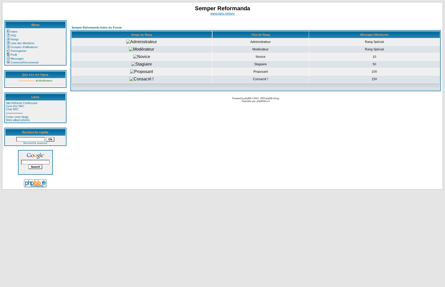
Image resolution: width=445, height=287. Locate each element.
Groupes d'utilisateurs (24, 47)
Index (14, 31)
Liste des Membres (23, 43)
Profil (14, 54)
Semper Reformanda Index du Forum (97, 27)
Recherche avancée (35, 143)
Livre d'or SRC (15, 106)
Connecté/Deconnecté (25, 62)
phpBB (247, 98)
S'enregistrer (19, 50)
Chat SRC (12, 109)
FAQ (13, 35)
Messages (17, 58)
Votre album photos (18, 120)
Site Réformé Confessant (21, 103)
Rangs (15, 39)
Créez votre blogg (17, 116)
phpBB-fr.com (263, 101)
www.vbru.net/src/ (222, 13)
